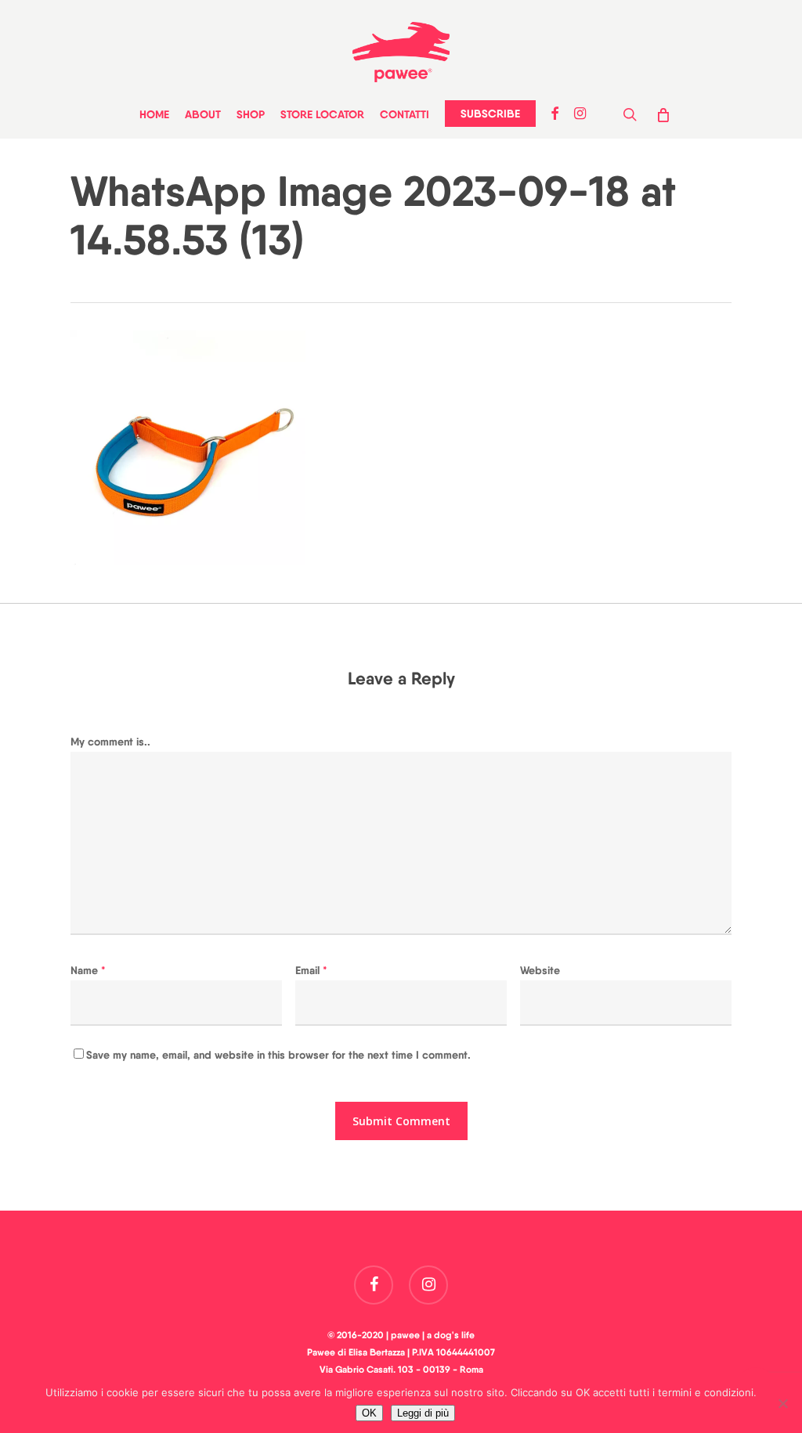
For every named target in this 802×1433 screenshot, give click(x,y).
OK (369, 1413)
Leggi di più (423, 1413)
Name (88, 970)
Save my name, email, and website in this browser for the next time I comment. (278, 1055)
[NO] (782, 1403)
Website (540, 970)
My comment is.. (110, 742)
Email (311, 970)
